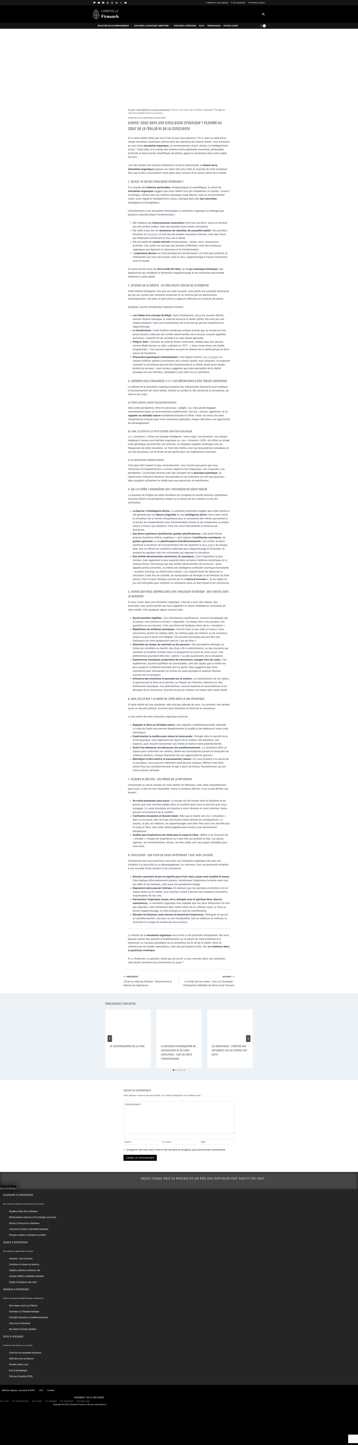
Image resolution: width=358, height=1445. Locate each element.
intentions (152, 234)
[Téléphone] (121, 3)
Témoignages (214, 26)
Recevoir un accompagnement (113, 26)
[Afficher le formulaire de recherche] (263, 14)
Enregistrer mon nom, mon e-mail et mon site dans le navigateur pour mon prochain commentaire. (176, 1149)
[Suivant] (248, 1038)
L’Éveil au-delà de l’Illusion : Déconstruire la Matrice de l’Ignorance (147, 981)
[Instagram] (112, 3)
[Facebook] (103, 3)
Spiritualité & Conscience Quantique (147, 118)
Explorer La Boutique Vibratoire (151, 26)
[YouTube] (99, 3)
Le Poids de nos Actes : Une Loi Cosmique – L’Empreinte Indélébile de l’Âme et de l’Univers (209, 981)
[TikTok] (108, 3)
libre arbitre (208, 545)
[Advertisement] (79, 1425)
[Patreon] (94, 3)
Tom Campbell (211, 357)
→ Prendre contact (256, 2)
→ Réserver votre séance (216, 2)
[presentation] (128, 1024)
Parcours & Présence (185, 26)
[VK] (116, 3)
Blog (201, 26)
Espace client (231, 26)
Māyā (198, 315)
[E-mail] (125, 3)
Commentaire (133, 1104)
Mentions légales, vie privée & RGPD (18, 1390)
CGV (41, 1390)
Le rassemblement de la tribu (127, 1046)
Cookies (50, 1390)
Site (203, 1142)
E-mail (167, 1142)
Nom (128, 1142)
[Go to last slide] (110, 1038)
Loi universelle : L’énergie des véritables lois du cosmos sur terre (229, 1050)
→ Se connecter (238, 2)
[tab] (173, 1070)
